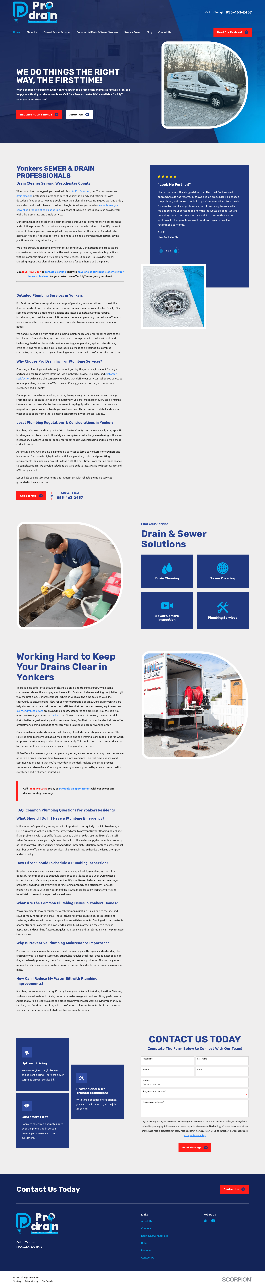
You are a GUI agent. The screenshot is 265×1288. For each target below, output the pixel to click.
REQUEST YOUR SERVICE (36, 114)
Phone (146, 1069)
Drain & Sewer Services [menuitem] (57, 32)
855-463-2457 (239, 12)
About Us (146, 1221)
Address (147, 1080)
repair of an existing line (46, 209)
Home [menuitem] (16, 32)
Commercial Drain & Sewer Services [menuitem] (97, 32)
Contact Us (231, 1189)
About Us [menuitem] (32, 32)
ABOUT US (76, 114)
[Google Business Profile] (205, 1221)
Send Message (192, 1147)
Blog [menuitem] (149, 32)
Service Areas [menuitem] (132, 32)
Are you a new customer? (154, 1091)
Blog (144, 1242)
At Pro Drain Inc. (81, 191)
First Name (148, 1058)
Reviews (146, 1250)
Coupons (146, 1228)
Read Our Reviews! (229, 32)
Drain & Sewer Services (154, 1235)
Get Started (28, 495)
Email (199, 1069)
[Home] (35, 12)
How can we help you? (153, 1102)
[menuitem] (17, 1281)
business (56, 715)
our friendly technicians (29, 710)
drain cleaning (24, 195)
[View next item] (175, 251)
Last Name (202, 1058)
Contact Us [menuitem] (164, 32)
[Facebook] (213, 1221)
